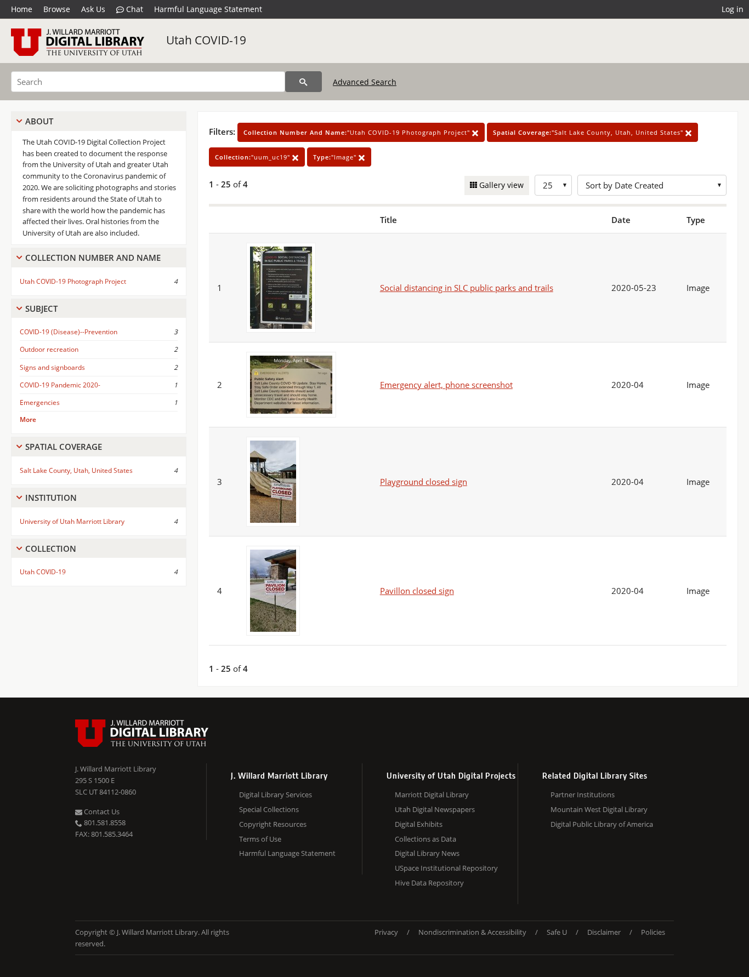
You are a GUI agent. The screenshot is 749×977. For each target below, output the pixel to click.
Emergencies (40, 402)
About (39, 121)
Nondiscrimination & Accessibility (472, 932)
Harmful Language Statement (208, 9)
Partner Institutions (583, 794)
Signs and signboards (52, 367)
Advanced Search (364, 82)
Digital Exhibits (418, 824)
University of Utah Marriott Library (72, 521)
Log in (733, 9)
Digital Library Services (275, 794)
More (28, 419)
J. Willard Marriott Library (115, 769)
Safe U (557, 932)
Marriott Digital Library (432, 794)
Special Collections (269, 809)
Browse (56, 9)
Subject (41, 308)
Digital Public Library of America (602, 824)
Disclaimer (604, 932)
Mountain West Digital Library (599, 809)
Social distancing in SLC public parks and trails (466, 287)
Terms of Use (260, 839)
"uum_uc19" (253, 157)
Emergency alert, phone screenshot (446, 384)
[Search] (303, 81)
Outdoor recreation (49, 349)
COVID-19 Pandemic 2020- (60, 385)
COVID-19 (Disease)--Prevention (68, 331)
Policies (653, 932)
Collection (50, 548)
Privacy (386, 932)
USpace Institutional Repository (446, 868)
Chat (133, 9)
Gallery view (500, 185)
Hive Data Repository (429, 883)
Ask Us (93, 9)
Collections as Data (425, 839)
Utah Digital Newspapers (435, 809)
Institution (51, 497)
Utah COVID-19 (206, 40)
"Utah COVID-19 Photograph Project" (357, 132)
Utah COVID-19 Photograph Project (73, 281)
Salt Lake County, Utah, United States (76, 470)
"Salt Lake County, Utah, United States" (589, 132)
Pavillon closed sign (417, 590)
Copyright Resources (273, 824)
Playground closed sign (423, 481)
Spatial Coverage (63, 446)
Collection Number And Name (93, 257)
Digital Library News (427, 853)
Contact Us (101, 811)
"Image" (336, 157)
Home (21, 9)
